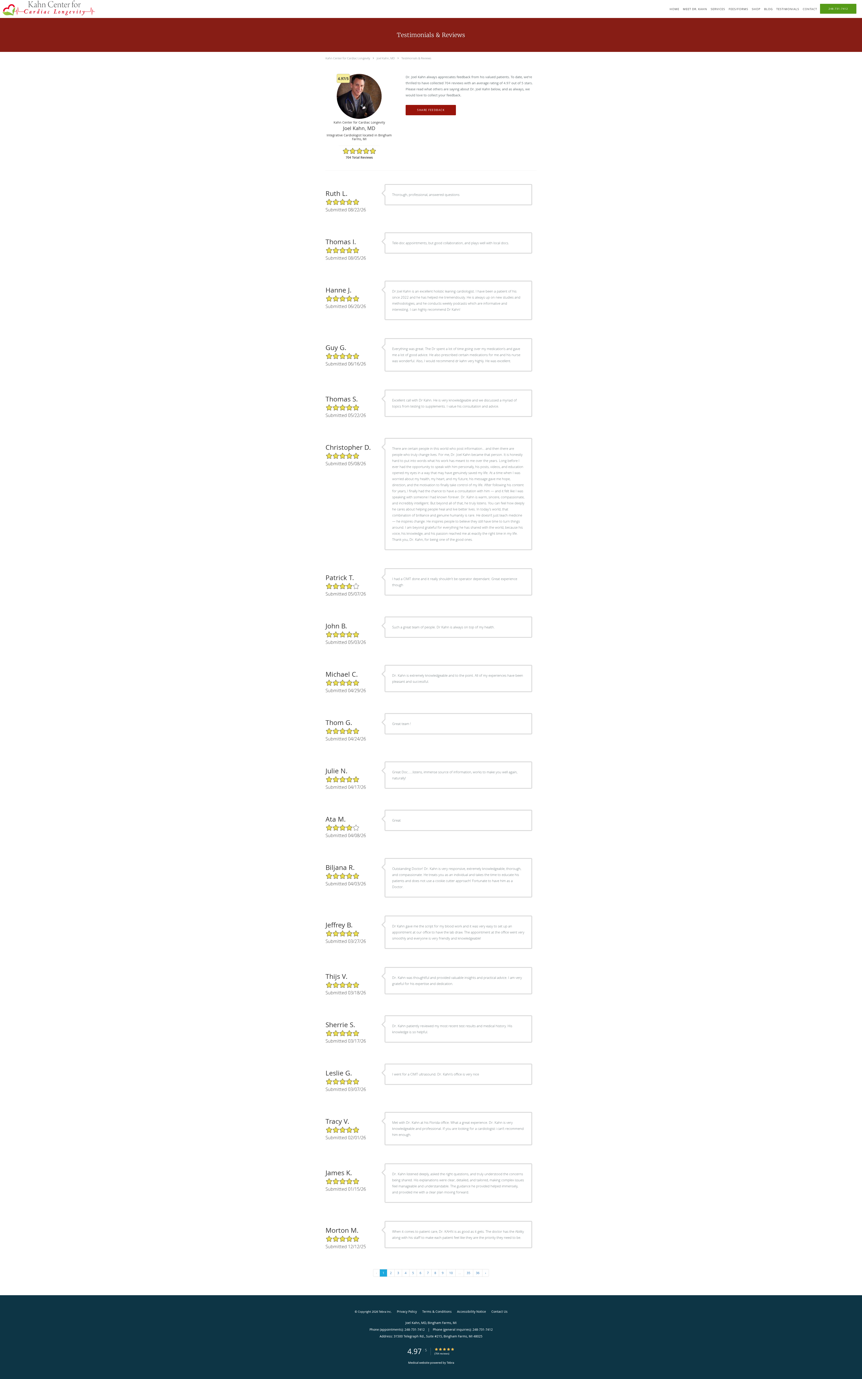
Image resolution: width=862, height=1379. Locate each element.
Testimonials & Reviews (416, 58)
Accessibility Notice (471, 1311)
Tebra (450, 1363)
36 (477, 1273)
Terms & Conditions (437, 1311)
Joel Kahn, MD (386, 58)
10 (451, 1273)
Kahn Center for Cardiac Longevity (347, 58)
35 (468, 1273)
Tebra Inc (385, 1312)
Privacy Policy (407, 1311)
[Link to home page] (47, 8)
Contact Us (499, 1311)
